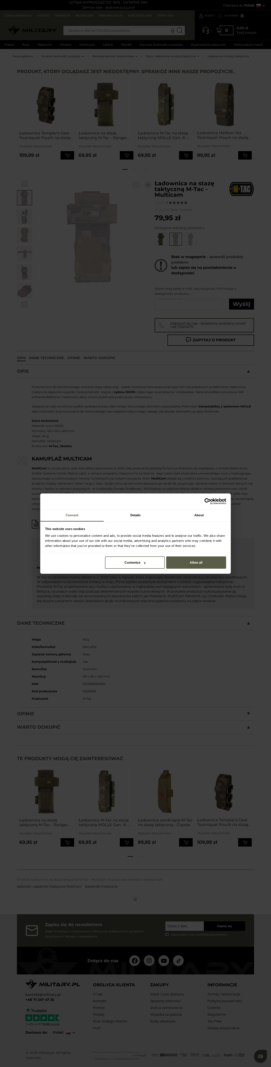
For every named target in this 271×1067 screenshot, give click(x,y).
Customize (132, 562)
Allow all (196, 562)
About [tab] (199, 515)
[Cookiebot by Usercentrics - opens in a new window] (207, 501)
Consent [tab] (72, 515)
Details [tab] (135, 515)
